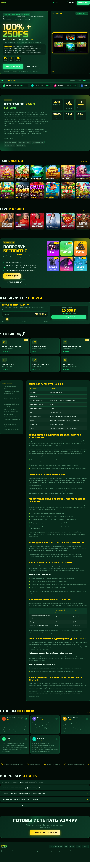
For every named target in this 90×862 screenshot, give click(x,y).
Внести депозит (69, 317)
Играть (27, 857)
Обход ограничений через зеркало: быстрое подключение (11, 393)
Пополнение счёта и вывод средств (12, 420)
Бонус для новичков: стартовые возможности (11, 410)
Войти (71, 3)
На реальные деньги (15, 282)
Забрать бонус (12, 66)
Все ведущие (83, 210)
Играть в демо (12, 276)
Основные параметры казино (10, 387)
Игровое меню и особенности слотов (10, 415)
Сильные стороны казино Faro (11, 398)
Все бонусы (32, 66)
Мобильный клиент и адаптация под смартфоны (12, 425)
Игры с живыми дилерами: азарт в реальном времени (11, 430)
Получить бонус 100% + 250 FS (45, 832)
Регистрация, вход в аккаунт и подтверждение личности (11, 404)
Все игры (84, 162)
